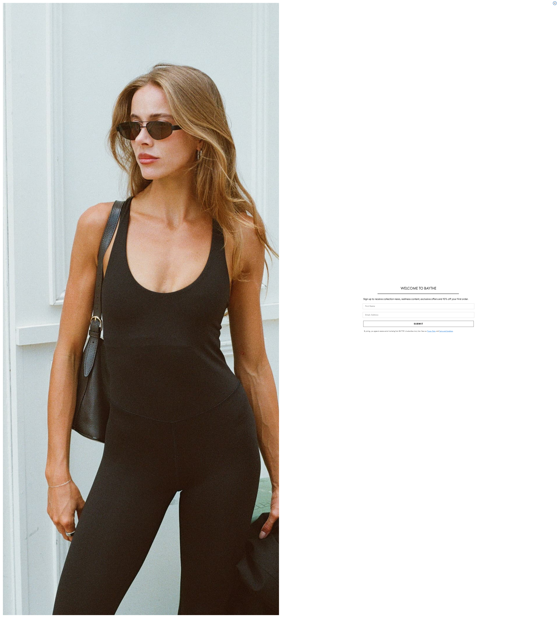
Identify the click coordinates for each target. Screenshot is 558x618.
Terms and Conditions (446, 331)
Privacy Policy (431, 331)
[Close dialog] (555, 3)
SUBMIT (418, 324)
